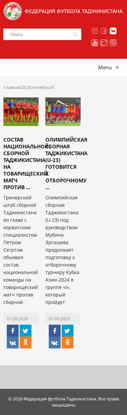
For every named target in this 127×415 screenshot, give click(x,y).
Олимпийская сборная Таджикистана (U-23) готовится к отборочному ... (66, 163)
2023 (25, 87)
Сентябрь (40, 87)
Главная (11, 87)
